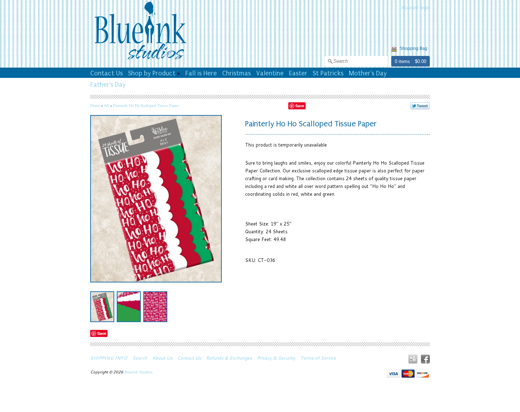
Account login (415, 7)
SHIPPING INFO (108, 358)
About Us (162, 358)
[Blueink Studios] (140, 60)
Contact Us (106, 73)
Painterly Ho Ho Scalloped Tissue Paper (146, 105)
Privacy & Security (276, 358)
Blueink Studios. (139, 372)
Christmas (236, 73)
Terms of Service (318, 358)
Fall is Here (201, 73)
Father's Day (108, 84)
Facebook (425, 359)
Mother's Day (368, 73)
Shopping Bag (413, 48)
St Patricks (328, 73)
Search (139, 358)
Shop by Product (151, 73)
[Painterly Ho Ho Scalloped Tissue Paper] (102, 306)
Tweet (420, 105)
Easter (298, 73)
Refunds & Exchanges (229, 358)
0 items (402, 61)
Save (299, 105)
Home (95, 105)
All (106, 105)
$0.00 (420, 61)
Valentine (270, 73)
